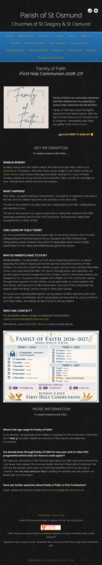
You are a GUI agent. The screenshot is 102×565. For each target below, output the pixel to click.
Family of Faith (38, 50)
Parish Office (37, 324)
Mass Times (26, 36)
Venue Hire (74, 50)
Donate (15, 43)
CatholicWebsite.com (54, 560)
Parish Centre (79, 124)
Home (10, 36)
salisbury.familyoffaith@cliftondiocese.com (26, 319)
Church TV (46, 36)
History (91, 50)
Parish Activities (35, 43)
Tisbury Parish (79, 43)
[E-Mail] (96, 10)
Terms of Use (58, 515)
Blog (60, 36)
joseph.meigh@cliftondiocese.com (66, 490)
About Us (87, 36)
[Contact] (90, 10)
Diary (71, 36)
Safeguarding (15, 50)
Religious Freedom (51, 57)
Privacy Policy (45, 515)
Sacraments (58, 43)
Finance (57, 50)
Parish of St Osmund (51, 15)
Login (71, 560)
